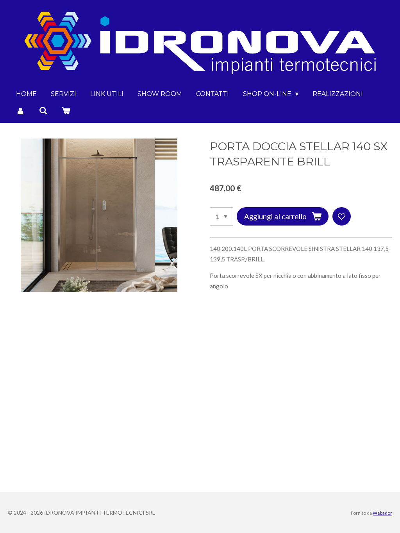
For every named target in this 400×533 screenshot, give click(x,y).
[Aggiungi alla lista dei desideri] (341, 216)
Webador (382, 512)
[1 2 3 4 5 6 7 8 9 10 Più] (221, 216)
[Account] (20, 110)
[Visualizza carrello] (66, 110)
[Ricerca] (43, 110)
